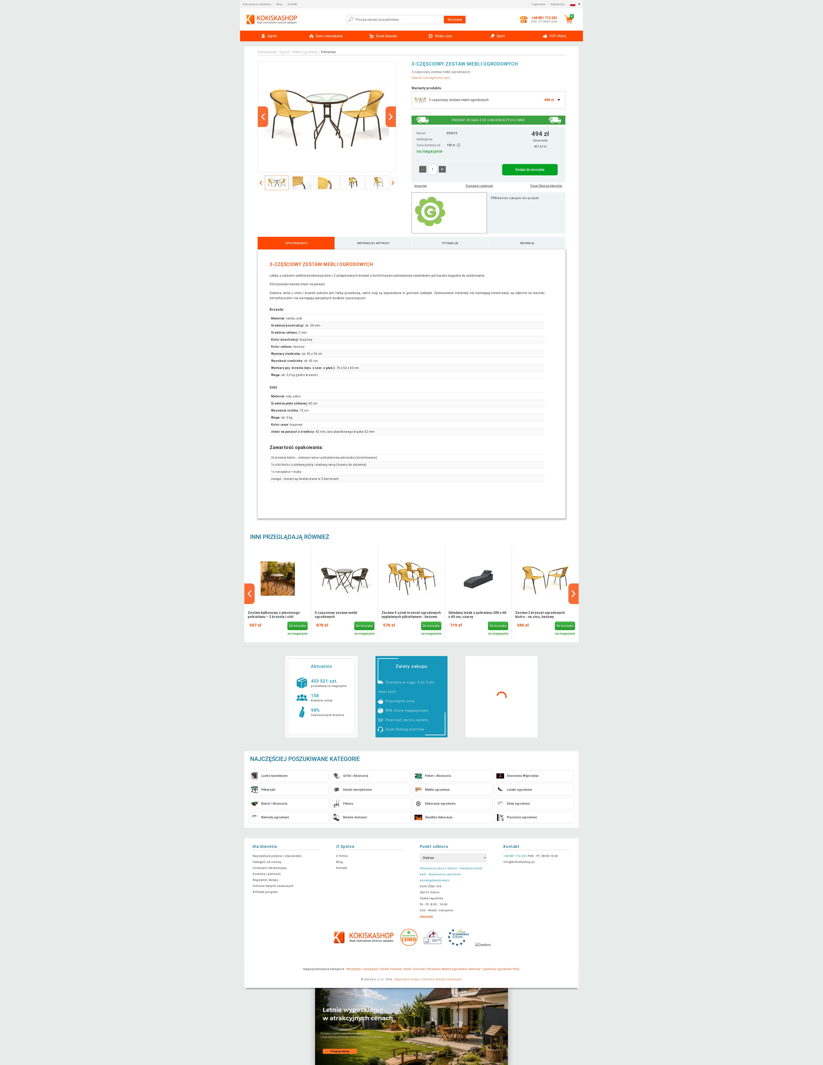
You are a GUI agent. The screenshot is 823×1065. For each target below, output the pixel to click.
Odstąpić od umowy (267, 862)
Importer (421, 186)
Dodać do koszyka (529, 170)
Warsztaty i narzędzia (362, 969)
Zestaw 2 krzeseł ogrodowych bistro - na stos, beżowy (540, 615)
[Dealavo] (483, 951)
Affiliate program (265, 891)
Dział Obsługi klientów (546, 186)
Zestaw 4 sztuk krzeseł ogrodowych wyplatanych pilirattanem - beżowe (411, 615)
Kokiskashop (267, 52)
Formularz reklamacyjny (270, 868)
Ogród (284, 52)
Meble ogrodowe (305, 52)
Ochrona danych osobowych (273, 886)
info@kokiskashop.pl (519, 862)
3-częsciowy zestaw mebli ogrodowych (336, 615)
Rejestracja (558, 4)
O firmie (342, 856)
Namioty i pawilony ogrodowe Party (494, 969)
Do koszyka (297, 626)
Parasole (433, 969)
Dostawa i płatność (479, 186)
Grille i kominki (414, 969)
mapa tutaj (426, 916)
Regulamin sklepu (265, 880)
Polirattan (328, 52)
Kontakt (292, 4)
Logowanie (538, 4)
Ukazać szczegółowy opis (431, 77)
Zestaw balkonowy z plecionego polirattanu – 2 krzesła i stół (274, 615)
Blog (279, 4)
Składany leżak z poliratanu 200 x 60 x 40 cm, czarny (477, 615)
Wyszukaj (455, 20)
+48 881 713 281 (515, 856)
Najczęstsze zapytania (257, 4)
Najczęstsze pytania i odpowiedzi (277, 856)
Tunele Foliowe (390, 969)
